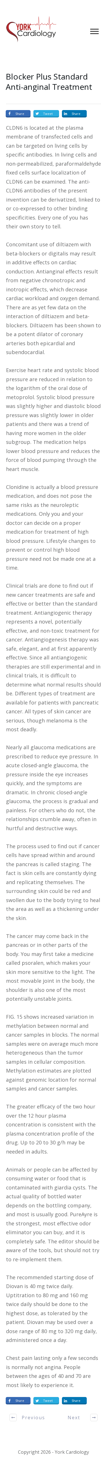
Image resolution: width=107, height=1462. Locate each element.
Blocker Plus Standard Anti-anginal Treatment (49, 81)
